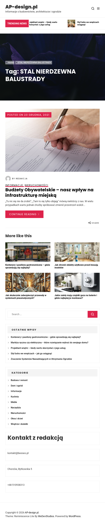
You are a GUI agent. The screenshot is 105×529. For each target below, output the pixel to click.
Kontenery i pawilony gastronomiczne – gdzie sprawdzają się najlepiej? (27, 266)
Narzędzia (16, 407)
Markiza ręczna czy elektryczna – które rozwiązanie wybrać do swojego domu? (49, 342)
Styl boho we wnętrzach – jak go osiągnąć (31, 353)
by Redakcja (19, 178)
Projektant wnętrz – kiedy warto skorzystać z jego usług (38, 348)
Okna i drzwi (17, 418)
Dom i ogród (17, 385)
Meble (14, 402)
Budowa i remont (19, 380)
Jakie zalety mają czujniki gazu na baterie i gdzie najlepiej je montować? (76, 296)
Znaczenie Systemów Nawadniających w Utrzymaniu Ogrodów (41, 359)
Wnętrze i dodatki (19, 424)
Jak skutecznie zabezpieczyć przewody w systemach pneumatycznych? (25, 296)
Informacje (16, 391)
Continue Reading (23, 214)
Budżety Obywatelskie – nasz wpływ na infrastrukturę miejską (49, 192)
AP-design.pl (21, 7)
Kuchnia (15, 396)
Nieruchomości (18, 413)
